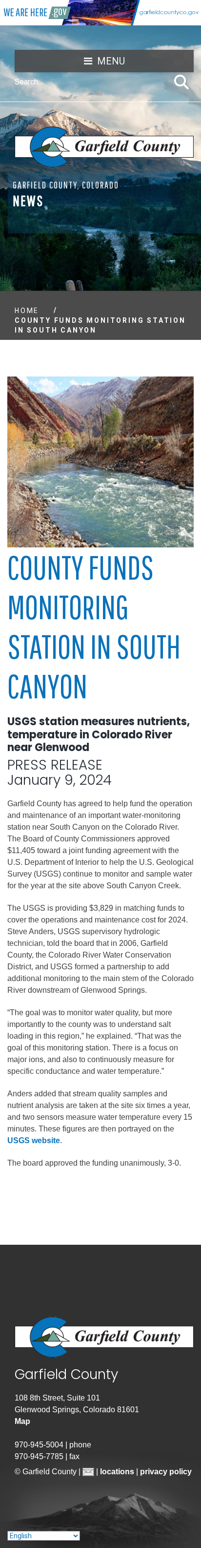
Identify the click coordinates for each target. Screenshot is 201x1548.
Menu (111, 61)
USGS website (33, 1140)
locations (118, 1471)
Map (22, 1421)
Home (27, 310)
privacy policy (166, 1471)
